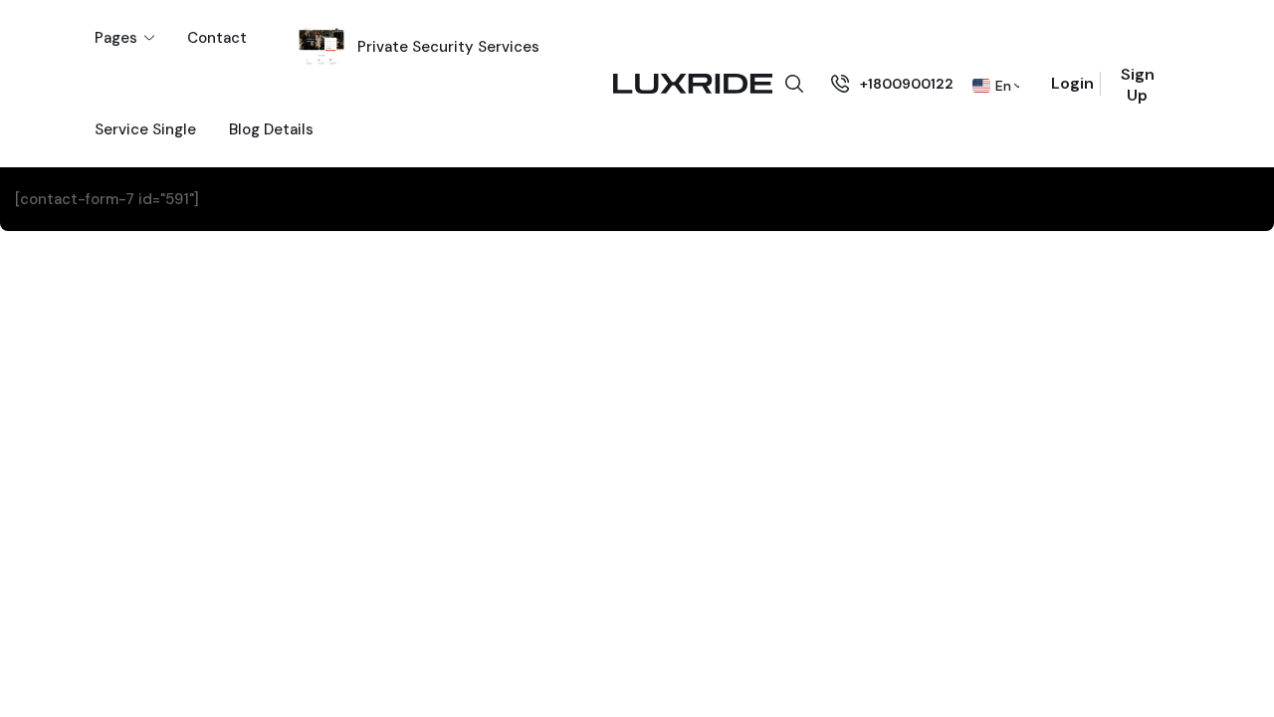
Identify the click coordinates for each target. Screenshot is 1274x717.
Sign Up (1138, 85)
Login (1072, 83)
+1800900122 (907, 84)
